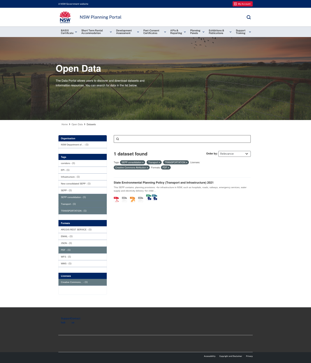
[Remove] (143, 162)
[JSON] (133, 196)
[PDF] (117, 196)
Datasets (91, 124)
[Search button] (117, 139)
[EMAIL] (125, 196)
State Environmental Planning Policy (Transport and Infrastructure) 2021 (164, 182)
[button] (68, 32)
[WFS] (154, 196)
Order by (211, 153)
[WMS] (148, 196)
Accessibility (209, 356)
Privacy (249, 356)
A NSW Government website (73, 4)
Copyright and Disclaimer (230, 356)
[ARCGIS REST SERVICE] (141, 196)
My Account (244, 4)
